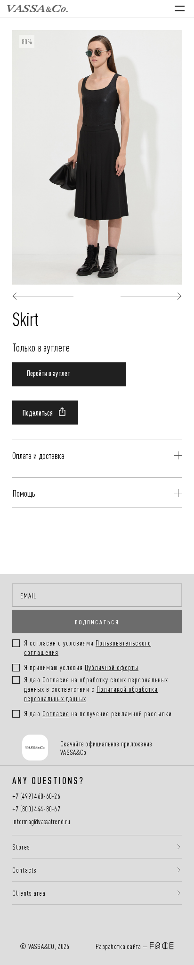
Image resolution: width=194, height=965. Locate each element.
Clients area (29, 893)
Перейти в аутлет (48, 372)
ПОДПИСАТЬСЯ (97, 621)
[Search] (99, 8)
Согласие (55, 679)
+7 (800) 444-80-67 (36, 809)
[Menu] (179, 8)
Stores (21, 847)
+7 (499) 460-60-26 (36, 796)
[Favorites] (118, 8)
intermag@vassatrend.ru (41, 822)
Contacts (24, 870)
